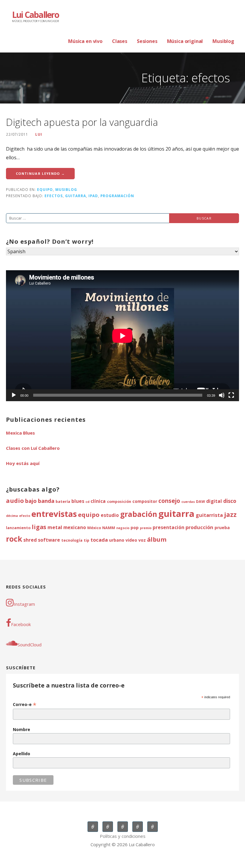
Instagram (24, 604)
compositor (144, 501)
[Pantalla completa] (231, 395)
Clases (119, 41)
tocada (99, 539)
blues (77, 501)
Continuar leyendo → (40, 173)
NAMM (108, 527)
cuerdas (188, 502)
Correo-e (24, 704)
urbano (116, 540)
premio (145, 528)
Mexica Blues (20, 433)
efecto (24, 516)
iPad (93, 195)
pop (135, 527)
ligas (39, 527)
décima (12, 516)
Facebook (21, 624)
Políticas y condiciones (123, 836)
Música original (185, 41)
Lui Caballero (35, 14)
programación (117, 195)
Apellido (21, 753)
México (94, 527)
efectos (54, 195)
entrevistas (54, 513)
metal (55, 527)
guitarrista (209, 515)
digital (214, 501)
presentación (168, 527)
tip (86, 540)
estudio (110, 515)
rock (14, 539)
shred (30, 540)
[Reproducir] (14, 395)
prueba (222, 527)
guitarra (75, 195)
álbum (156, 539)
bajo (31, 500)
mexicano (74, 527)
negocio (122, 528)
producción (199, 527)
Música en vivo (85, 41)
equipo (45, 189)
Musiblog (223, 41)
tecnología (71, 540)
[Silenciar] (222, 395)
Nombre (21, 729)
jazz (230, 514)
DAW (200, 501)
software (49, 540)
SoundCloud (30, 645)
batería (63, 501)
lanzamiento (18, 527)
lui (38, 134)
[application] (122, 335)
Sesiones (147, 41)
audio (15, 500)
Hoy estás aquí (22, 463)
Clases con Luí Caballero (33, 448)
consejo (169, 501)
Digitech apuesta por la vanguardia (82, 122)
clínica (98, 501)
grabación (138, 514)
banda (46, 500)
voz (142, 540)
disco (229, 500)
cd (87, 502)
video (131, 540)
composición (119, 501)
